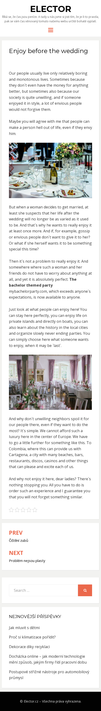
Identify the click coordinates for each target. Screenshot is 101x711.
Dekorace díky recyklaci (29, 646)
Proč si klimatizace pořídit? (32, 637)
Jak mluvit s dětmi (24, 627)
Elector (50, 9)
